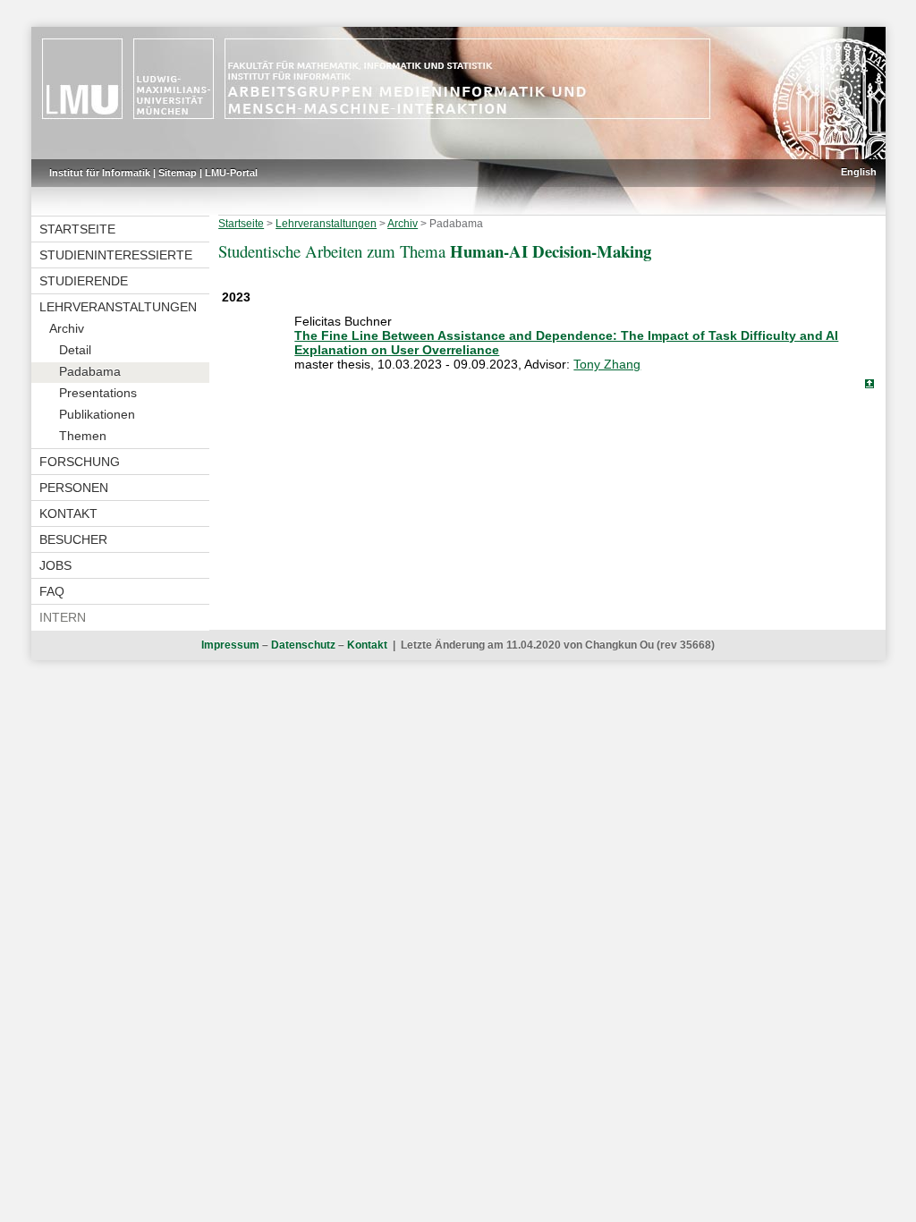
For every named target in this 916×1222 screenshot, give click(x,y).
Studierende (83, 281)
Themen (82, 436)
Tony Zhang (606, 364)
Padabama (90, 371)
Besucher (73, 539)
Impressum (230, 645)
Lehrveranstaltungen (118, 307)
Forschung (79, 461)
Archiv (66, 328)
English (859, 171)
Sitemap (177, 172)
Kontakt (68, 513)
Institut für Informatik (99, 172)
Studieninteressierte (115, 255)
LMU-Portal (231, 172)
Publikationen (97, 414)
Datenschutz (303, 645)
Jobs (55, 565)
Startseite (77, 229)
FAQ (51, 591)
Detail (75, 350)
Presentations (98, 393)
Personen (73, 487)
